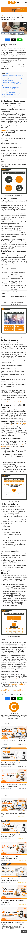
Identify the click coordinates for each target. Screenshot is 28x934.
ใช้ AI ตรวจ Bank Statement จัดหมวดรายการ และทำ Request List (12, 880)
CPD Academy (14, 713)
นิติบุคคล (9, 446)
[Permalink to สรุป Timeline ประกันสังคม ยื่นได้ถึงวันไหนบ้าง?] (14, 732)
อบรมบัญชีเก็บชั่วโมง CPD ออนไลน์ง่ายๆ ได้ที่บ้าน (12, 690)
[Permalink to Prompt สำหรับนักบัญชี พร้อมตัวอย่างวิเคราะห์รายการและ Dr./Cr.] (14, 754)
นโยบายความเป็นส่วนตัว (6, 927)
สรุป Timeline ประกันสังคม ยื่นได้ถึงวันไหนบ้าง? (13, 742)
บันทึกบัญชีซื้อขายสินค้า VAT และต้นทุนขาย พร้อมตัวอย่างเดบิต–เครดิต (13, 786)
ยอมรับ (24, 931)
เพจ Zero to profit (15, 678)
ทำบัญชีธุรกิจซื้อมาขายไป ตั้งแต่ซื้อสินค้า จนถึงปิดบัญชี (12, 902)
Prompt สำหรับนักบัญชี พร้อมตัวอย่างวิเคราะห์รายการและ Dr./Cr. (12, 764)
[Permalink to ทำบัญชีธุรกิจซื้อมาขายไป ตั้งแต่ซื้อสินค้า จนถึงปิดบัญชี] (14, 892)
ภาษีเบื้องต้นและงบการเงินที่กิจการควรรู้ (18, 684)
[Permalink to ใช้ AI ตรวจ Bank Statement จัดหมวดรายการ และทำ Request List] (14, 870)
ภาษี (2, 15)
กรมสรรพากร (4, 130)
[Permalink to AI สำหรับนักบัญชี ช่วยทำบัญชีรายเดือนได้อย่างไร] (14, 914)
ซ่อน (7, 73)
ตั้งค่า (13, 929)
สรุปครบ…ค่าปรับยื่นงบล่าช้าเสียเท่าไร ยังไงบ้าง (11, 402)
